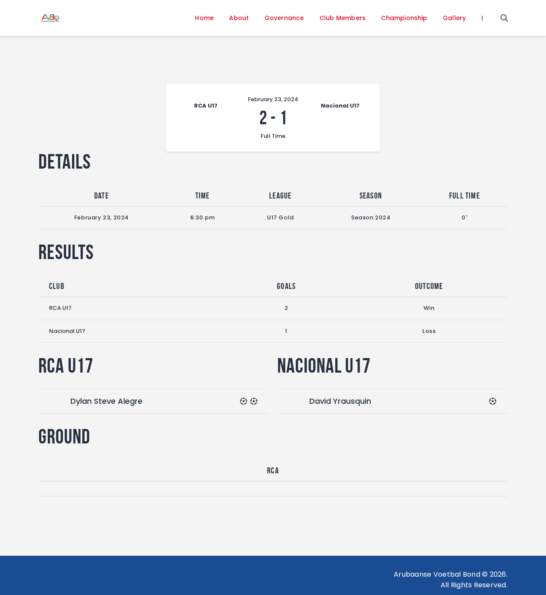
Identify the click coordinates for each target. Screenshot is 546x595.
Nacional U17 (67, 331)
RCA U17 (60, 308)
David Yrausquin (340, 401)
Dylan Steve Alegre (106, 401)
